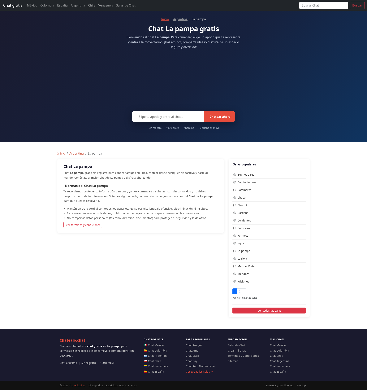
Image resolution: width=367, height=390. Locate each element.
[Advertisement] (183, 79)
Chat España (278, 371)
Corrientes (244, 220)
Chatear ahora (220, 117)
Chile (91, 5)
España (62, 5)
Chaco (241, 197)
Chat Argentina (279, 361)
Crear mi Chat (237, 350)
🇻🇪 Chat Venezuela (156, 366)
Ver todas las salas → (199, 371)
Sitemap (233, 361)
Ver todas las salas (269, 310)
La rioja (242, 258)
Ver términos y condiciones (83, 225)
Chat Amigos (194, 345)
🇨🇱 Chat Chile (152, 361)
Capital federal (247, 182)
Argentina (78, 5)
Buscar (357, 5)
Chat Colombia (279, 350)
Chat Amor (193, 350)
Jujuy (241, 243)
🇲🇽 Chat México (154, 345)
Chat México (278, 345)
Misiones (243, 281)
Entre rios (244, 228)
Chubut (242, 205)
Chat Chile (276, 355)
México (32, 5)
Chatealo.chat (72, 340)
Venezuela (105, 5)
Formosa (243, 235)
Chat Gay (191, 361)
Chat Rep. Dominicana (200, 366)
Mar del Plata (246, 266)
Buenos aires (246, 174)
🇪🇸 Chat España (154, 371)
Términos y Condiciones (243, 355)
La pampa (244, 251)
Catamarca (244, 190)
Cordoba (243, 213)
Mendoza (243, 274)
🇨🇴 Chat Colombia (155, 350)
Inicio (165, 19)
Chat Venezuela (280, 366)
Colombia (47, 5)
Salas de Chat (126, 5)
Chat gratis (12, 5)
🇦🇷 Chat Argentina (155, 355)
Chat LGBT (192, 355)
